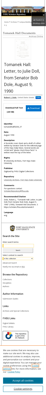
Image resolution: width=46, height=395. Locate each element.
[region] (23, 370)
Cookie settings (23, 389)
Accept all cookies (23, 380)
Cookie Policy (14, 371)
